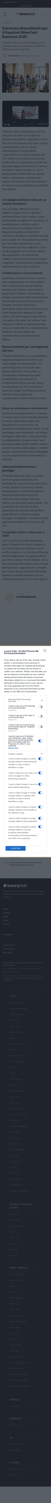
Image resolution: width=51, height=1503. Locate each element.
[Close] (45, 651)
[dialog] (25, 751)
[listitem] (25, 700)
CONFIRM (15, 848)
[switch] (40, 706)
